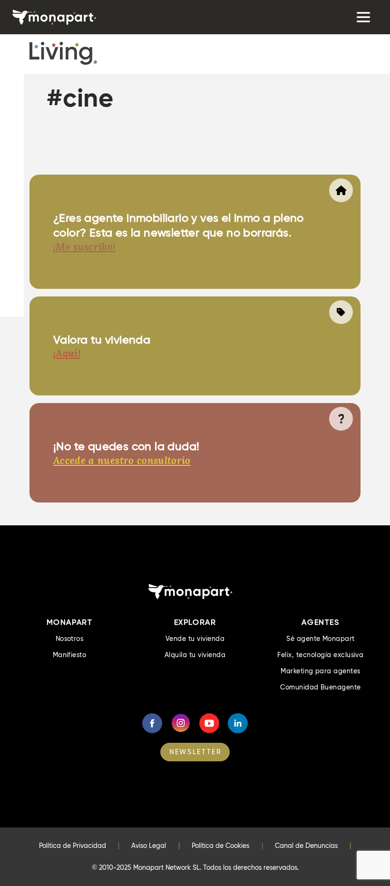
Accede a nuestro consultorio (122, 460)
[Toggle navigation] (362, 17)
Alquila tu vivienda (195, 654)
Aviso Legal (148, 845)
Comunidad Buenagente (320, 687)
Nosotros (70, 638)
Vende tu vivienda (195, 638)
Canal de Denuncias (306, 845)
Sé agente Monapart (320, 638)
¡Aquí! (66, 353)
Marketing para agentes (321, 671)
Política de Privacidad (72, 845)
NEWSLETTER (195, 752)
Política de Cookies (220, 845)
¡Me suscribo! (84, 246)
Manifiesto (70, 654)
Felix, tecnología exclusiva (320, 654)
